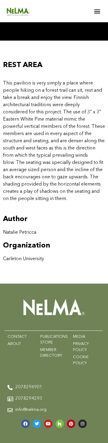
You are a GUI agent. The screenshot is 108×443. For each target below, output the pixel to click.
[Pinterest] (71, 424)
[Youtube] (48, 424)
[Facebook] (25, 424)
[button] (97, 11)
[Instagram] (82, 424)
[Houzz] (60, 424)
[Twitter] (37, 424)
